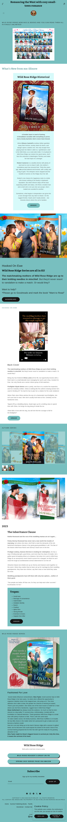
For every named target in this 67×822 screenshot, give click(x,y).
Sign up (52, 781)
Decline (41, 816)
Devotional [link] (20, 807)
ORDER (14, 418)
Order (33, 205)
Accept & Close (56, 816)
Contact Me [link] (28, 807)
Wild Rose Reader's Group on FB (33, 755)
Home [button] (7, 804)
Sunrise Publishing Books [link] (18, 804)
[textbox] (26, 781)
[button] (6, 13)
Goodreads (10, 299)
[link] (33, 13)
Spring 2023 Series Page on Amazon (33, 761)
